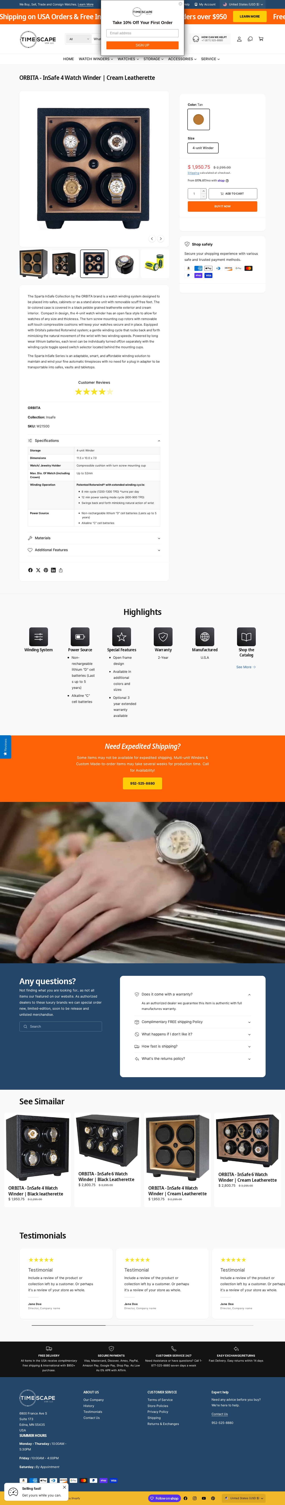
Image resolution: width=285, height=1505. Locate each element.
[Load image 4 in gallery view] (124, 264)
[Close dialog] (180, 4)
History (88, 1406)
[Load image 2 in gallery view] (64, 264)
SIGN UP (142, 45)
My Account (207, 4)
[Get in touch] (250, 38)
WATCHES (126, 59)
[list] (142, 673)
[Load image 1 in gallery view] (33, 264)
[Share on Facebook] (30, 570)
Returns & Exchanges (163, 1424)
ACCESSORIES (180, 59)
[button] (261, 38)
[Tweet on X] (38, 570)
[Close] (64, 1487)
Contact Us (91, 1418)
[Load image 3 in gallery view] (94, 264)
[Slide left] (152, 238)
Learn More (23, 16)
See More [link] (243, 667)
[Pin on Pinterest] (46, 570)
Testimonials (92, 1412)
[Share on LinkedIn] (53, 570)
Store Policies (158, 1406)
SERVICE (208, 59)
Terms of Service (160, 1400)
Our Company (93, 1400)
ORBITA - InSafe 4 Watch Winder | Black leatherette (35, 1191)
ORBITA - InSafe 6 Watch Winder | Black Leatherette (106, 1176)
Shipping (193, 172)
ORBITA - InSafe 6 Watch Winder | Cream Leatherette (247, 1177)
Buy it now (222, 206)
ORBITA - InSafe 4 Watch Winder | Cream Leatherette (177, 1191)
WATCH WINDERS (94, 59)
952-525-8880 (142, 783)
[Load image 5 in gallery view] (155, 264)
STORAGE (152, 59)
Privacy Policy (158, 1412)
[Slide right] (160, 238)
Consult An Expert (80, 4)
